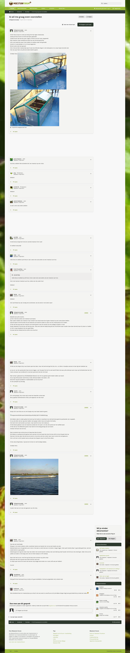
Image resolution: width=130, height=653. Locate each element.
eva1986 (16, 237)
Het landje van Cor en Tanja (110, 595)
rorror (100, 602)
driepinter (104, 557)
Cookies (16, 651)
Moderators (20, 172)
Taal (11, 651)
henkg (100, 588)
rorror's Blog (106, 602)
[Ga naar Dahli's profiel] (97, 564)
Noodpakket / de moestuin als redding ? (110, 568)
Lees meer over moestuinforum (17, 642)
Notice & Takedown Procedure (97, 633)
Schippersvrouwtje (14, 19)
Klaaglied (101, 593)
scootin (16, 391)
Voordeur (30, 19)
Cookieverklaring (94, 637)
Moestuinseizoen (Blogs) (59, 641)
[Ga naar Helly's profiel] (11, 255)
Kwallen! (101, 587)
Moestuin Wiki (56, 643)
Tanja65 (101, 595)
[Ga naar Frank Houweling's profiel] (11, 269)
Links (54, 639)
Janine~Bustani (17, 159)
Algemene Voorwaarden (96, 641)
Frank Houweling (18, 269)
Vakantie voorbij (103, 607)
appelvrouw (104, 550)
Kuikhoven (16, 588)
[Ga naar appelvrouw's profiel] (97, 550)
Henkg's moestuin (108, 588)
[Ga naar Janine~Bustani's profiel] (11, 159)
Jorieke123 (16, 187)
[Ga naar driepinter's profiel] (97, 557)
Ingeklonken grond (104, 555)
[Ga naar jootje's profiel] (97, 577)
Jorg (15, 173)
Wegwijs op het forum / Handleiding (62, 633)
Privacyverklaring (94, 639)
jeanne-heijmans (18, 201)
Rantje (15, 294)
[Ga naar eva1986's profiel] (11, 238)
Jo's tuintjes (105, 615)
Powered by (114, 651)
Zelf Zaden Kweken (104, 548)
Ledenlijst (55, 637)
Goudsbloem (17, 574)
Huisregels (55, 635)
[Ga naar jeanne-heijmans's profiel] (11, 201)
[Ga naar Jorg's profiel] (11, 173)
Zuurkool (102, 563)
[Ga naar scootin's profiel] (11, 391)
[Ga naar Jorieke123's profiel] (11, 187)
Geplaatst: (112, 564)
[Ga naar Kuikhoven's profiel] (11, 589)
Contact (92, 635)
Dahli (103, 564)
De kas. (101, 613)
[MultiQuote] (10, 131)
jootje (103, 578)
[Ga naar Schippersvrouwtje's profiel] (11, 30)
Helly (15, 255)
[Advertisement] (51, 145)
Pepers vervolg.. (103, 600)
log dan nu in (52, 605)
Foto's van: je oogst (104, 576)
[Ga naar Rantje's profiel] (11, 295)
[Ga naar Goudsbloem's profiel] (11, 575)
